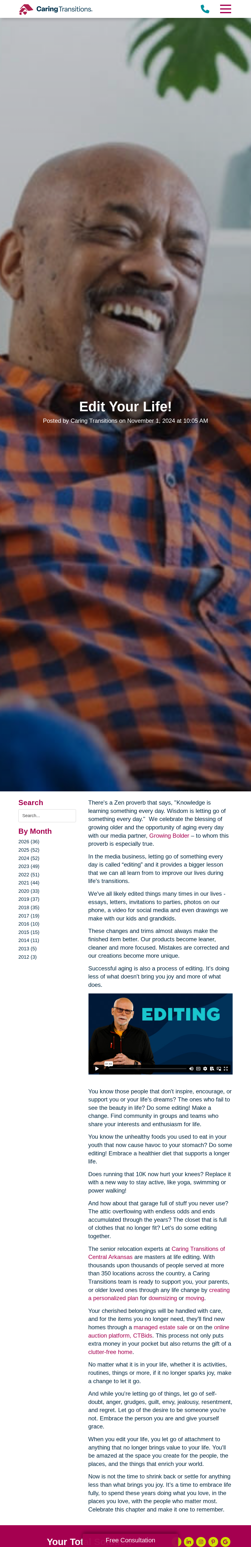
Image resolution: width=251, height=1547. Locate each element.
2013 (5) (27, 948)
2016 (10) (28, 924)
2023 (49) (28, 866)
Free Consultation (130, 1540)
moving (195, 1298)
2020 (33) (28, 891)
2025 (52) (28, 850)
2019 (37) (28, 899)
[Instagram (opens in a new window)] (201, 1542)
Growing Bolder (169, 835)
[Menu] (225, 9)
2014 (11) (28, 940)
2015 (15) (28, 932)
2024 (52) (28, 858)
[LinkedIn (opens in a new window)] (189, 1542)
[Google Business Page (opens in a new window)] (225, 1542)
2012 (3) (27, 957)
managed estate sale (161, 1327)
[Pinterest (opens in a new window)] (213, 1542)
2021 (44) (28, 882)
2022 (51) (28, 874)
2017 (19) (28, 916)
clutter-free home (110, 1352)
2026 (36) (28, 841)
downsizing (163, 1298)
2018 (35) (28, 907)
